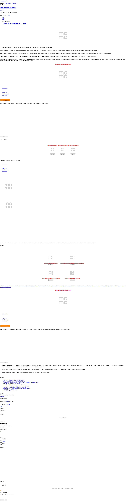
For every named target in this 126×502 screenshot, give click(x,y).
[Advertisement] (63, 463)
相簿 (3, 17)
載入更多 (2, 408)
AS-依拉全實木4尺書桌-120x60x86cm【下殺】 (10, 389)
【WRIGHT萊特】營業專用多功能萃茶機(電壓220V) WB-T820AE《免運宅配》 (16, 386)
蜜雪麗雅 (2, 396)
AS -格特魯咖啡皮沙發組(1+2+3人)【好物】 (9, 390)
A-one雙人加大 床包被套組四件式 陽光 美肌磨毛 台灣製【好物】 (13, 380)
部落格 (3, 18)
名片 (3, 19)
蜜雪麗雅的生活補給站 (8, 8)
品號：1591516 (4, 88)
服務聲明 (72, 488)
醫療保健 (8, 404)
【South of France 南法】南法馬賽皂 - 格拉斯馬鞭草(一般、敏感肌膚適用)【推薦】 (16, 388)
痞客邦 (7, 401)
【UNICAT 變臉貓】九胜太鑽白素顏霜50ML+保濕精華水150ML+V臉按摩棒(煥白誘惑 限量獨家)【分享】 (20, 382)
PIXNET (56, 488)
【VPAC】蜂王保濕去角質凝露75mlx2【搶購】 (14, 23)
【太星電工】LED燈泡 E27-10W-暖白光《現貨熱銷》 (11, 383)
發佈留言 (2, 414)
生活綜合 (8, 15)
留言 (9, 401)
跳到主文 (2, 10)
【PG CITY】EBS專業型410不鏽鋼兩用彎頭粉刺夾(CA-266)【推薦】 (14, 387)
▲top (1, 406)
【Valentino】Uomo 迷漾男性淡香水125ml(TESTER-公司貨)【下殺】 (14, 381)
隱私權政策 (68, 488)
